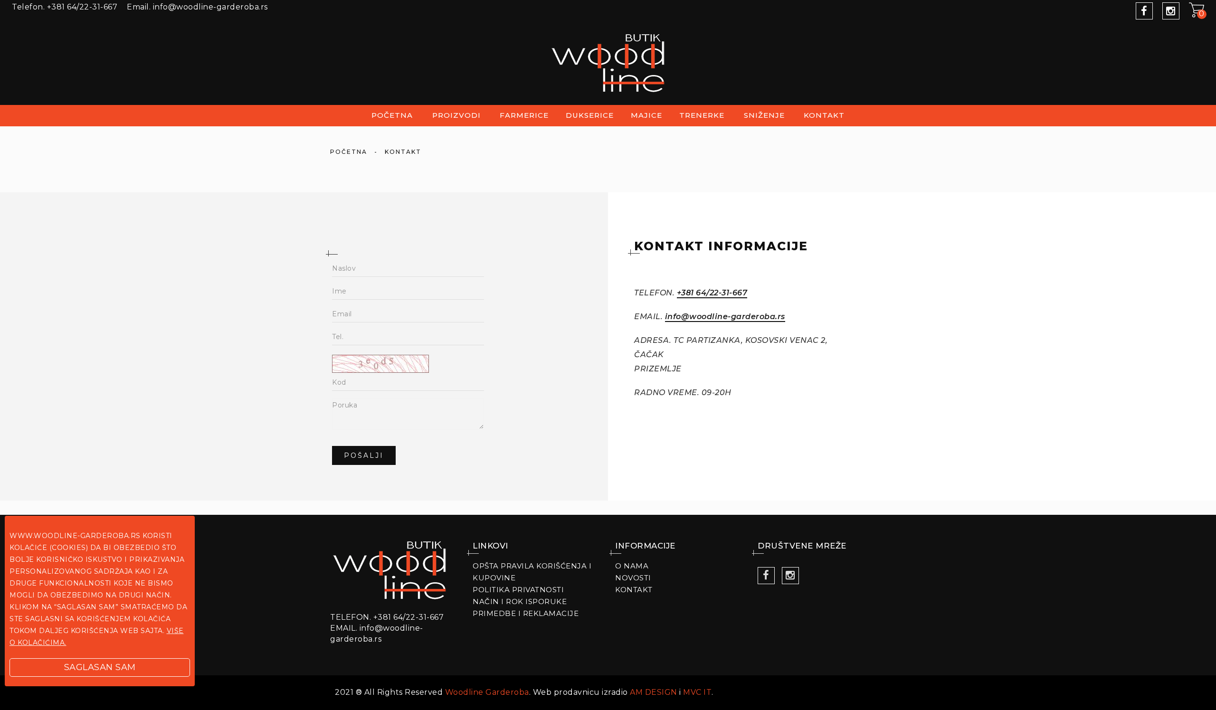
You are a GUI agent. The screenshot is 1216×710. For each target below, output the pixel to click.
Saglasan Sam (100, 667)
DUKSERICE (590, 115)
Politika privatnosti (518, 589)
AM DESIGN (653, 692)
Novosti (633, 577)
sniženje (764, 115)
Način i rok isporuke (520, 601)
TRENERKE (701, 115)
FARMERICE (524, 115)
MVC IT (697, 692)
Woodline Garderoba (487, 692)
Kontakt (634, 589)
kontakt (824, 115)
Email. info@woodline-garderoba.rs (197, 6)
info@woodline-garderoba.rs (725, 316)
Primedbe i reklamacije (526, 613)
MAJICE (646, 115)
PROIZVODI (456, 115)
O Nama (631, 565)
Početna (392, 115)
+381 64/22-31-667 (64, 6)
